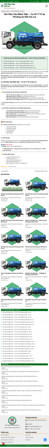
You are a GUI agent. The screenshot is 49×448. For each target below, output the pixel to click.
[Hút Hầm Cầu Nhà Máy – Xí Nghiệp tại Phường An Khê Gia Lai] (36, 264)
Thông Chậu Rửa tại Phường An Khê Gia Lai (12, 300)
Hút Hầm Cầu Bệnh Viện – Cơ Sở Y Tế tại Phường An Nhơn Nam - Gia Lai (18, 324)
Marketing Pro (40, 445)
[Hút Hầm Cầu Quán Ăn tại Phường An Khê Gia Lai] (36, 185)
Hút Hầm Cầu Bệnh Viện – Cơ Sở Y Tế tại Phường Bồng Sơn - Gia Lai (17, 334)
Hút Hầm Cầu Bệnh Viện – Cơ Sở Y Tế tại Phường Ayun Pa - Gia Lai (17, 329)
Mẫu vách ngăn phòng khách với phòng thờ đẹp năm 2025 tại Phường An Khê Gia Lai (19, 376)
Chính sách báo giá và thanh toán (8, 437)
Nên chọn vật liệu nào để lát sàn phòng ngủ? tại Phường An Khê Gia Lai (17, 400)
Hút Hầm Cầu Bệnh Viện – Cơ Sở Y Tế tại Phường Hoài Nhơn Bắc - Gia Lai (18, 341)
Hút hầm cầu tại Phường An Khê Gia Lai (36, 247)
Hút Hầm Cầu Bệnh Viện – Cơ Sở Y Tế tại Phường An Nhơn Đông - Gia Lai (18, 322)
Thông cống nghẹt (10, 129)
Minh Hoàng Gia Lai (5, 75)
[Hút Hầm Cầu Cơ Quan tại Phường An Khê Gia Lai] (12, 237)
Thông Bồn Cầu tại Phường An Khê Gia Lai (35, 300)
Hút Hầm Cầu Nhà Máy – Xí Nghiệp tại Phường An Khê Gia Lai (35, 274)
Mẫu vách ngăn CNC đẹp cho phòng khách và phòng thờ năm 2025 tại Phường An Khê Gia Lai (21, 410)
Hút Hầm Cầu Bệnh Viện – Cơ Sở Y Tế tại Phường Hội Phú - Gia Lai (17, 351)
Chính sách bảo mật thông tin (7, 442)
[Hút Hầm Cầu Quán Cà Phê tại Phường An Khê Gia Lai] (12, 211)
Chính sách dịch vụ (5, 435)
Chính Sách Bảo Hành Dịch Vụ (7, 439)
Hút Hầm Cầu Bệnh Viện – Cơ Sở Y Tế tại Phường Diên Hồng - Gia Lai (17, 336)
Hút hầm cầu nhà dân (11, 126)
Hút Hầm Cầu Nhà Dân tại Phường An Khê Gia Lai (12, 194)
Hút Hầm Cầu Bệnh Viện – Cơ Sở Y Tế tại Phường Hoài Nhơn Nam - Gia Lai (19, 346)
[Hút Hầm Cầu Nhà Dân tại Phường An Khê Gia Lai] (12, 185)
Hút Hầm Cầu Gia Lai (9, 5)
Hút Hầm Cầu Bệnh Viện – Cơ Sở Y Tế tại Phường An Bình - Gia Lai (19, 61)
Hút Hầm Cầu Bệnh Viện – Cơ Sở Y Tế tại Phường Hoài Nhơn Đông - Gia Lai (19, 343)
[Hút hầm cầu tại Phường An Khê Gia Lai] (36, 237)
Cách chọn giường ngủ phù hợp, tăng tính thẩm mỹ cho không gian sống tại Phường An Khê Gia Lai (22, 385)
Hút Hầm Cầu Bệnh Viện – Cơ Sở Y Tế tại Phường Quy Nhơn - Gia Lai (17, 356)
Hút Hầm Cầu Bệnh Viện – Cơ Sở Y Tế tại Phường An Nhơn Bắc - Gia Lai (20, 67)
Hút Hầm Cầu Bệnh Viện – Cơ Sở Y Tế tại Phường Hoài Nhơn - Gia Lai (17, 339)
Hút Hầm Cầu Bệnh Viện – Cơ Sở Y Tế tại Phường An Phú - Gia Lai (17, 327)
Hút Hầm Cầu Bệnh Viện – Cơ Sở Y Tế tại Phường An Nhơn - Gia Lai (19, 65)
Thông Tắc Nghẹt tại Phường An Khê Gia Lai (12, 274)
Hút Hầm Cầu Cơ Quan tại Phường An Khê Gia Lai (12, 247)
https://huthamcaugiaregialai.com (14, 146)
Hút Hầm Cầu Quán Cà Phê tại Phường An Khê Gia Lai (12, 221)
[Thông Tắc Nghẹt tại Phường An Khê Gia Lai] (12, 264)
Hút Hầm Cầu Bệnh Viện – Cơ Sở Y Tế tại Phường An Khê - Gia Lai (18, 63)
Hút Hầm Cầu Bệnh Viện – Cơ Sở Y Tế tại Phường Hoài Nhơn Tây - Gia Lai (18, 348)
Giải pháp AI (16, 1)
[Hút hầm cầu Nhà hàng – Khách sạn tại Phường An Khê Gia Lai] (36, 211)
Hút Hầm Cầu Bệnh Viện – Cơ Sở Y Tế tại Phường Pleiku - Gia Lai (16, 353)
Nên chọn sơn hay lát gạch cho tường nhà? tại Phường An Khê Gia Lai (16, 366)
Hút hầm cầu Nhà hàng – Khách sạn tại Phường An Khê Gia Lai (36, 221)
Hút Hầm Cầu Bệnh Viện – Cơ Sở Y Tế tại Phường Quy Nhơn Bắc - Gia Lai (18, 358)
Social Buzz (3, 1)
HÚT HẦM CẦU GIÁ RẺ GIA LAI (12, 425)
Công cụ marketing (9, 1)
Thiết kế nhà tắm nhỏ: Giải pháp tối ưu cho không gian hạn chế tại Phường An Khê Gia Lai (20, 371)
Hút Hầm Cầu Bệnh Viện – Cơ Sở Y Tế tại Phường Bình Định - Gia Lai (17, 331)
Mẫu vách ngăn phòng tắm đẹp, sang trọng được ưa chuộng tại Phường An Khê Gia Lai (20, 381)
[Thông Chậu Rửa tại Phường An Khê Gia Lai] (12, 290)
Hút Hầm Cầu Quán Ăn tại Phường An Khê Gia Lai (36, 194)
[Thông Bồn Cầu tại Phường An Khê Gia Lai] (36, 290)
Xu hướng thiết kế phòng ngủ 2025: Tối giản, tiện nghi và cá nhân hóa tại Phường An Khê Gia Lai (22, 390)
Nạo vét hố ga (9, 133)
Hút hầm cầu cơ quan (11, 128)
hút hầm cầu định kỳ (9, 102)
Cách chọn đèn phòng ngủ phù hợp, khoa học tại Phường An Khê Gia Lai (17, 395)
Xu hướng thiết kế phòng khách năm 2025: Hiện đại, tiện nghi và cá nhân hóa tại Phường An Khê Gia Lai (23, 405)
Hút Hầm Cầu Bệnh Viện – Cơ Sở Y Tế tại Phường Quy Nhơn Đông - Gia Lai (18, 360)
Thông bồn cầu (9, 131)
